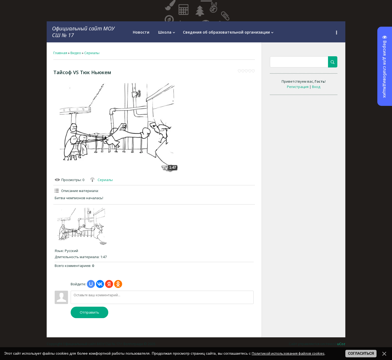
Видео (75, 52)
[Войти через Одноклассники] (118, 284)
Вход (316, 86)
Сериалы (91, 52)
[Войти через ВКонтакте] (100, 284)
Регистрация (298, 86)
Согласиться (361, 353)
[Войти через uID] (91, 284)
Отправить (89, 312)
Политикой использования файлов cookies (288, 353)
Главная (60, 52)
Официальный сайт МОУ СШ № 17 (83, 32)
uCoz (341, 343)
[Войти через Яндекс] (109, 284)
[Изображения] (81, 226)
